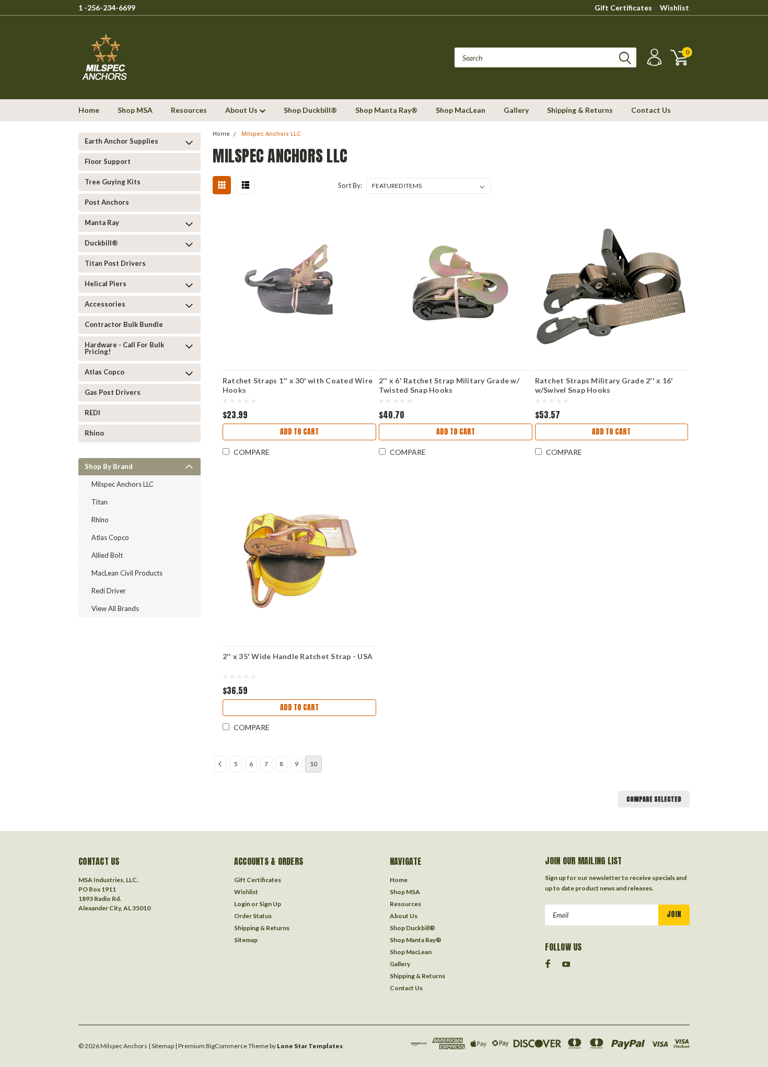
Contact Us (651, 109)
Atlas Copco (104, 372)
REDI (92, 412)
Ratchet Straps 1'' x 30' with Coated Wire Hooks (298, 385)
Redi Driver (108, 591)
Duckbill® (101, 243)
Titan (99, 502)
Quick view (299, 280)
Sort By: (350, 185)
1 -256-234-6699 (106, 7)
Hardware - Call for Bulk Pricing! (124, 348)
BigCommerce (226, 1046)
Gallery (516, 109)
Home (88, 109)
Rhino (94, 433)
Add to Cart (299, 431)
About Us (242, 109)
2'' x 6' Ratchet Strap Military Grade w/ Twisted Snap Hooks (449, 385)
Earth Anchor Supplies (121, 141)
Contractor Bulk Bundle (124, 324)
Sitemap (246, 940)
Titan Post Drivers (115, 263)
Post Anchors (107, 202)
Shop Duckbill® (310, 109)
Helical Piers (105, 283)
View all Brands (115, 608)
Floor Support (108, 161)
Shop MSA (135, 109)
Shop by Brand (109, 466)
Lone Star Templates (310, 1046)
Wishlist (674, 7)
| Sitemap (161, 1046)
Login (242, 904)
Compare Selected (653, 799)
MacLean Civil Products (126, 573)
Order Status (253, 916)
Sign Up (270, 904)
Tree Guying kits (113, 182)
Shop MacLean (460, 109)
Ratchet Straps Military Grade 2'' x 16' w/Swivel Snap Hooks (604, 385)
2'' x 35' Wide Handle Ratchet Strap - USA (298, 656)
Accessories (105, 304)
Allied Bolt (107, 555)
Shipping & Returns (580, 109)
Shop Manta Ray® (386, 109)
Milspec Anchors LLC (122, 484)
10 (313, 764)
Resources (189, 109)
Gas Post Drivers (113, 392)
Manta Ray (102, 222)
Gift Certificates (623, 7)
